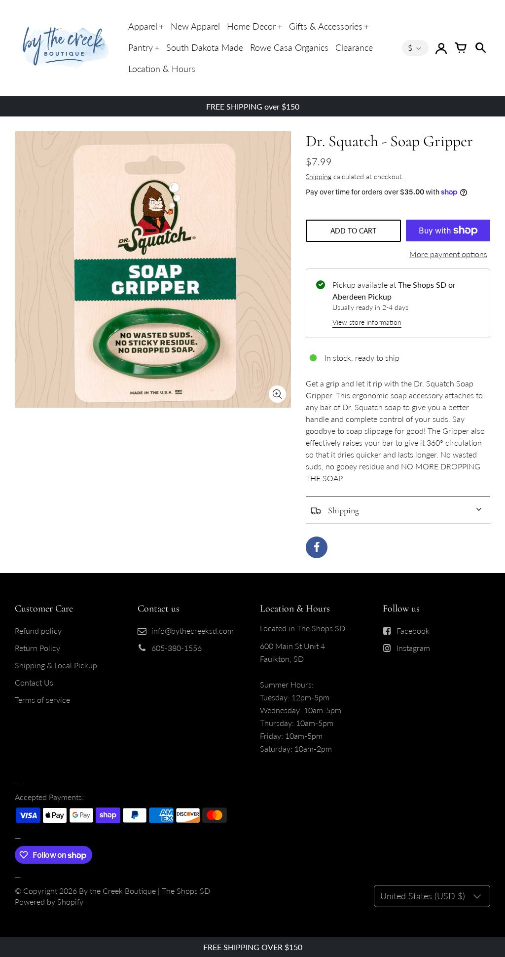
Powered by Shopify (49, 901)
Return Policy (37, 647)
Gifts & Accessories (325, 26)
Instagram (413, 647)
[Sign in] (441, 48)
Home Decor (251, 26)
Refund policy (38, 630)
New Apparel (195, 26)
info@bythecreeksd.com (192, 630)
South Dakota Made (204, 47)
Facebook (413, 630)
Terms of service (42, 699)
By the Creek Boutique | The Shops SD (144, 890)
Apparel (142, 26)
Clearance (354, 47)
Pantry (140, 47)
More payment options (448, 254)
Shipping (318, 176)
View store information (366, 322)
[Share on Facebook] (316, 547)
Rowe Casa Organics (289, 47)
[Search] (480, 48)
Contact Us (34, 682)
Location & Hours (161, 68)
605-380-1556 (176, 647)
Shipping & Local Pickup (56, 665)
